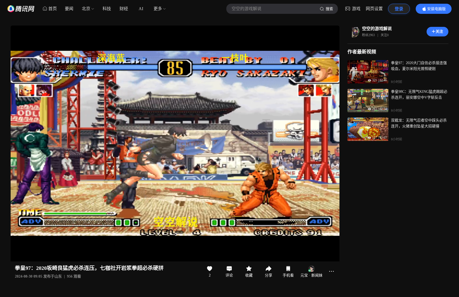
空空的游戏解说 (377, 28)
